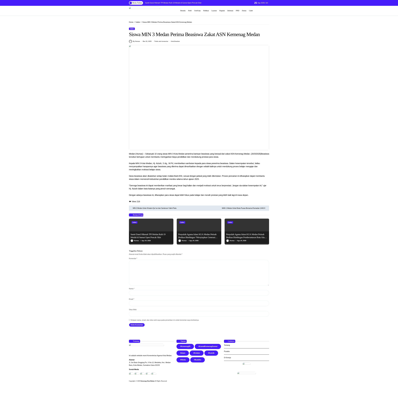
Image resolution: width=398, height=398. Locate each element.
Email (131, 299)
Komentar (133, 258)
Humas (136, 240)
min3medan (176, 41)
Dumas (244, 11)
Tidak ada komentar (161, 41)
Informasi (230, 11)
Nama (131, 289)
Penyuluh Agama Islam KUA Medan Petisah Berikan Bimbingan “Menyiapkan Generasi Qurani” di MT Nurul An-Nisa (197, 237)
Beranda (183, 11)
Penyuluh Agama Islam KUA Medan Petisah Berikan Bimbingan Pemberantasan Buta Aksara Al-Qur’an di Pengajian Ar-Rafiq (246, 237)
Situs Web (133, 309)
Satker (132, 29)
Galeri (251, 11)
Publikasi (206, 11)
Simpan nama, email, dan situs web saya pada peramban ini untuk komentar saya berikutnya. (165, 320)
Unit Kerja (197, 11)
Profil (189, 11)
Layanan (214, 11)
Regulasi (222, 11)
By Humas (136, 41)
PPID (237, 11)
